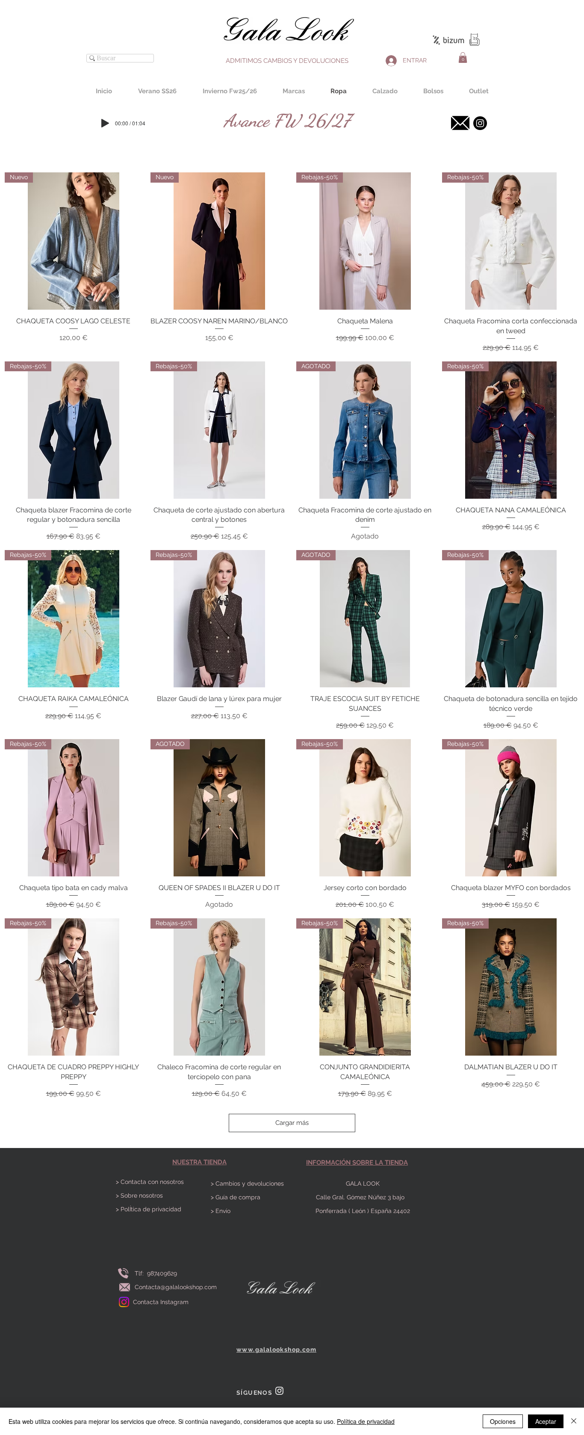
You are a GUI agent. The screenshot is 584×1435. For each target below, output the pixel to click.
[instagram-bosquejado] (480, 123)
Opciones (503, 1421)
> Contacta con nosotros (150, 1181)
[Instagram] (124, 1302)
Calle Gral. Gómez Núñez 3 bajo (363, 1197)
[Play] (105, 123)
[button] (462, 57)
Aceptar (545, 1421)
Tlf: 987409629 (157, 1273)
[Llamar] (123, 1273)
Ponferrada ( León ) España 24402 (363, 1210)
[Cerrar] (574, 1421)
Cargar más (292, 1123)
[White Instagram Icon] (279, 1390)
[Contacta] (460, 123)
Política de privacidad (366, 1421)
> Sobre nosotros (139, 1195)
